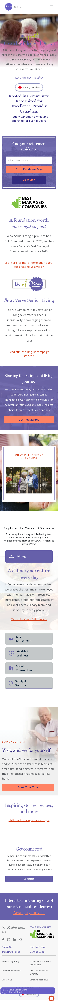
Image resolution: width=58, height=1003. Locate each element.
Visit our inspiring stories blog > (29, 820)
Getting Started (29, 419)
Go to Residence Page (29, 169)
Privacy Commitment (11, 970)
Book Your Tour (28, 787)
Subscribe (29, 878)
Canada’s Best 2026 (39, 979)
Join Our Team (37, 946)
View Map (29, 180)
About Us (7, 946)
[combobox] (29, 160)
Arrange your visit (29, 912)
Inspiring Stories (11, 951)
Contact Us (7, 979)
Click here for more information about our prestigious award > (29, 265)
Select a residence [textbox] (18, 160)
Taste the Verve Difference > (29, 619)
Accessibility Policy (10, 961)
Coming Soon (37, 951)
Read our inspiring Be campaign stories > (29, 354)
